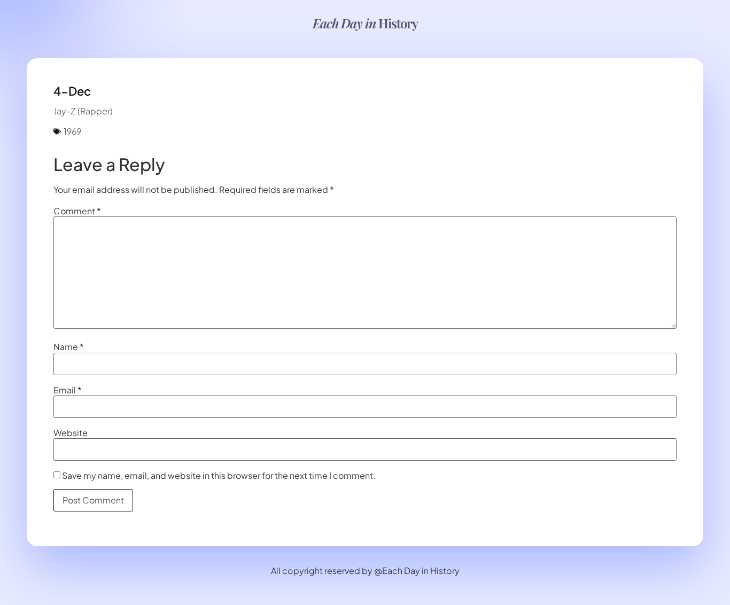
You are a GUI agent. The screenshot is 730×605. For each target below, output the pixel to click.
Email (67, 390)
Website (70, 433)
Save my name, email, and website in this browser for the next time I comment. (219, 475)
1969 (72, 131)
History (365, 23)
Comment (77, 211)
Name (68, 347)
